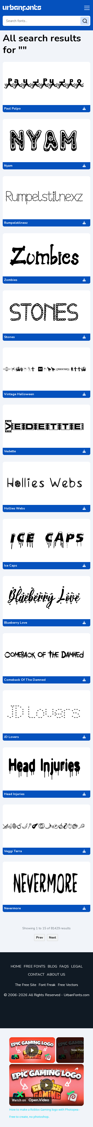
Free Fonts (34, 966)
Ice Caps (10, 565)
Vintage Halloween (19, 394)
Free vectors (68, 984)
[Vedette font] (46, 426)
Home (16, 966)
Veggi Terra (13, 851)
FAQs (64, 966)
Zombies (10, 280)
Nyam (8, 166)
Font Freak (47, 984)
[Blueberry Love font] (46, 597)
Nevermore (12, 908)
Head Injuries (14, 794)
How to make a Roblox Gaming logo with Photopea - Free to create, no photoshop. (46, 1070)
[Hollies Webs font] (46, 483)
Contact (36, 974)
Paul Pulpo (12, 108)
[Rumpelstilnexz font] (46, 197)
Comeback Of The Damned (25, 680)
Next (52, 937)
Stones (9, 337)
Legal (77, 966)
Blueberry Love (15, 623)
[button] (86, 7)
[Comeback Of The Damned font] (46, 654)
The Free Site (25, 984)
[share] (76, 1068)
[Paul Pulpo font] (46, 83)
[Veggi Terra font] (46, 826)
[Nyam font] (46, 140)
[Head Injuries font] (46, 769)
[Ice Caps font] (46, 540)
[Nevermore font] (46, 883)
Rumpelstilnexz (16, 223)
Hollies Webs (14, 508)
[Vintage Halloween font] (46, 369)
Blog (52, 966)
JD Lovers (11, 737)
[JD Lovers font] (46, 711)
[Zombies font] (46, 254)
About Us (56, 974)
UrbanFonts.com (76, 995)
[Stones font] (46, 312)
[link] (15, 1070)
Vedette (10, 451)
